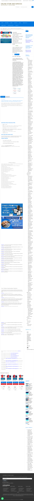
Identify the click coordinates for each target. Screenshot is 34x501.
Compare (19, 56)
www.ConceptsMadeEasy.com (15, 355)
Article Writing (29, 293)
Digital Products (3, 25)
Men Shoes (28, 322)
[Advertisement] (17, 15)
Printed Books (29, 172)
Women (28, 323)
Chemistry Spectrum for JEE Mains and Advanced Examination (30, 75)
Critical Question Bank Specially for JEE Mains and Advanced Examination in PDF (30, 92)
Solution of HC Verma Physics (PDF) (30, 161)
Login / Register (26, 0)
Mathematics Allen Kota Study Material (16, 28)
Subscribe (4, 480)
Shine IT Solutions (5, 489)
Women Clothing (29, 324)
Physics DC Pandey (30, 135)
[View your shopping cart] (32, 1)
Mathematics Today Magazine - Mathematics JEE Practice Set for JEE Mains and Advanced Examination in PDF (30, 119)
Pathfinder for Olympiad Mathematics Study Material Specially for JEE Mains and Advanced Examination (30, 128)
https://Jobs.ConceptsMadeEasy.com (11, 361)
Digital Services (25, 22)
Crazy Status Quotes (10, 25)
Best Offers (6, 22)
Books (20, 22)
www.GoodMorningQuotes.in (14, 353)
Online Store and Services (11, 3)
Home (2, 22)
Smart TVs (15, 22)
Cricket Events (5, 490)
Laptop (11, 22)
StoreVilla (22, 499)
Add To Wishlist (3, 388)
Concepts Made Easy (5, 488)
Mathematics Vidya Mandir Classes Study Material (30, 123)
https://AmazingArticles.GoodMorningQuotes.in (12, 368)
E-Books (9, 28)
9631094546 (11, 0)
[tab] (2, 97)
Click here (2, 244)
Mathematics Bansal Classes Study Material (30, 114)
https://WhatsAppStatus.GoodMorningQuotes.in (12, 366)
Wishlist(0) (30, 0)
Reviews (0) (7, 96)
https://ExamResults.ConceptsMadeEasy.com (12, 360)
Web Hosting (29, 307)
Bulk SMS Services (29, 294)
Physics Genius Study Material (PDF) (30, 143)
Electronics (28, 317)
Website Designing (29, 316)
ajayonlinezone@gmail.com (5, 0)
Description (3, 96)
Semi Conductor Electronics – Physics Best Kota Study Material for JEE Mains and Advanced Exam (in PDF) (15, 380)
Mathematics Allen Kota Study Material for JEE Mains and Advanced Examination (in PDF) (17, 85)
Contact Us (16, 25)
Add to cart (17, 54)
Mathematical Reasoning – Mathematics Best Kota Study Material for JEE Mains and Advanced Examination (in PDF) (3, 380)
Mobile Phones (29, 318)
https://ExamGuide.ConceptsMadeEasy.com (12, 358)
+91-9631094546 (28, 345)
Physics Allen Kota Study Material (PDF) (30, 133)
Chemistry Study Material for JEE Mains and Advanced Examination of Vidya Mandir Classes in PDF (30, 81)
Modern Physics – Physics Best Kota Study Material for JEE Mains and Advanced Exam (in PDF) (9, 380)
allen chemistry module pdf (19, 63)
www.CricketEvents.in (13, 354)
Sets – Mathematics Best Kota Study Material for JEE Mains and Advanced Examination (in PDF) (21, 380)
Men (27, 319)
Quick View (3, 387)
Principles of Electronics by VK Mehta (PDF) (30, 152)
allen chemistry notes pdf (15, 64)
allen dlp (21, 64)
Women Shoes (29, 325)
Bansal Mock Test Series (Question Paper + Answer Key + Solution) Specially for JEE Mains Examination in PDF (30, 63)
